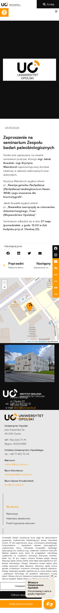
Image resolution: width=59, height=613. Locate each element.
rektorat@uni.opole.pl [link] (16, 464)
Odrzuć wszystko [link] (21, 594)
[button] (56, 11)
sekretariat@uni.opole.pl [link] (18, 474)
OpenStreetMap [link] (40, 341)
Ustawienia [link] (21, 586)
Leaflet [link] (28, 341)
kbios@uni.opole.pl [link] (25, 407)
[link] (4, 12)
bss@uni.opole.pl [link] (14, 484)
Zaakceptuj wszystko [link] (21, 603)
